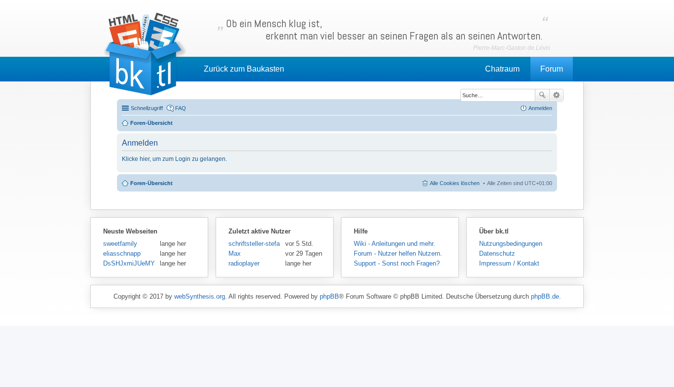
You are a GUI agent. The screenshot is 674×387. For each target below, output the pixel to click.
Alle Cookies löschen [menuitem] (455, 183)
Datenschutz (497, 253)
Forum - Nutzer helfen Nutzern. (398, 253)
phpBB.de (545, 296)
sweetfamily (120, 243)
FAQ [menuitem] (180, 108)
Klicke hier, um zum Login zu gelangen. (174, 158)
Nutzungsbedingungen (510, 243)
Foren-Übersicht (151, 183)
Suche (542, 95)
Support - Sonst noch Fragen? (397, 263)
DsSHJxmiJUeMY (129, 263)
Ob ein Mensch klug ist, (384, 29)
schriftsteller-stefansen (254, 243)
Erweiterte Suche (556, 95)
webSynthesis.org (199, 296)
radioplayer (244, 263)
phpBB (329, 296)
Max (234, 253)
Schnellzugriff (147, 108)
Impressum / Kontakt (509, 263)
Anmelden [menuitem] (540, 108)
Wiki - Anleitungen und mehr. (394, 243)
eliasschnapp (122, 253)
